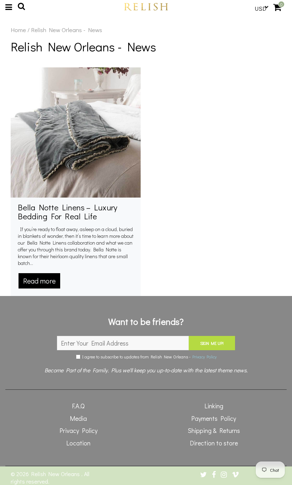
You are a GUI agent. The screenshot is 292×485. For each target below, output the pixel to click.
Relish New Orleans (56, 474)
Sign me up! (212, 343)
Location (78, 443)
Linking (213, 406)
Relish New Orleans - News (83, 46)
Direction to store (214, 443)
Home (18, 30)
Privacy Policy (204, 356)
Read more (39, 280)
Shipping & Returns (214, 430)
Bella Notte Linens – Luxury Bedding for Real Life (67, 211)
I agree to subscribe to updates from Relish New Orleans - (148, 356)
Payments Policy (213, 418)
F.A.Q (78, 406)
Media (78, 418)
